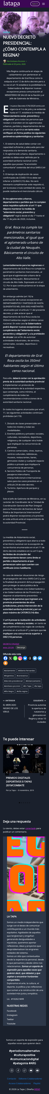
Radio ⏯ (35, 4)
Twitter (10, 1019)
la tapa (37, 686)
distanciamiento (33, 681)
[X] (10, 658)
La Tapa (12, 790)
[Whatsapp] (15, 658)
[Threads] (30, 658)
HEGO (37, 1089)
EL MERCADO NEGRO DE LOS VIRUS (10, 706)
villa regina (22, 691)
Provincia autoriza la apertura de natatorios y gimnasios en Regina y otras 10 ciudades (37, 711)
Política (6, 32)
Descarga (21, 647)
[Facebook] (5, 658)
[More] (5, 663)
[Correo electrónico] (37, 1070)
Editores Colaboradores (30, 1078)
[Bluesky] (25, 658)
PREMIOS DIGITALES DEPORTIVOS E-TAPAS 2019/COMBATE (19, 781)
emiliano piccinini (12, 686)
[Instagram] (20, 658)
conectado (30, 828)
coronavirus (22, 675)
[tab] (19, 802)
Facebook (11, 1010)
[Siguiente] (42, 772)
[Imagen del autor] (4, 61)
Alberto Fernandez (26, 670)
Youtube (11, 1023)
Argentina (9, 675)
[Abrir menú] (43, 4)
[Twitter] (35, 658)
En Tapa (27, 686)
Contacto (11, 1078)
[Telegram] (40, 658)
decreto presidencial (13, 681)
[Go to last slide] (7, 772)
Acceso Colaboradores (20, 1083)
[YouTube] (31, 1070)
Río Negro (9, 691)
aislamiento (9, 670)
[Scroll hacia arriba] (6, 1090)
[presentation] (24, 759)
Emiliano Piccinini (17, 61)
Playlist (36, 1083)
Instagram (12, 1015)
